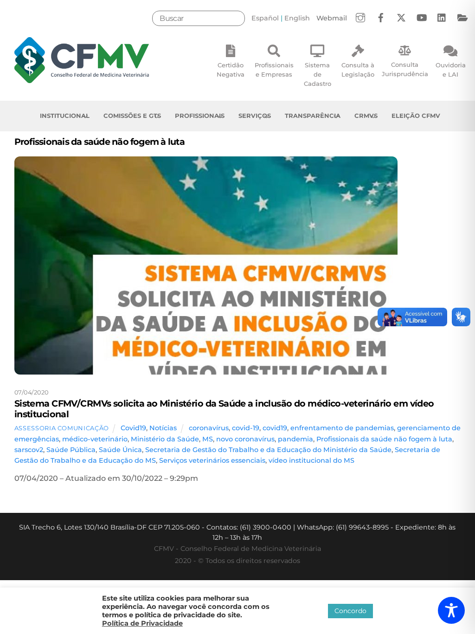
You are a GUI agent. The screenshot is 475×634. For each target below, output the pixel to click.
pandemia (295, 439)
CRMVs (366, 115)
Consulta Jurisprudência (405, 69)
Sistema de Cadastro (317, 74)
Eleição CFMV (416, 115)
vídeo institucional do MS (311, 460)
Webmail (331, 18)
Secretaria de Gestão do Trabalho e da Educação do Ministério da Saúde (268, 450)
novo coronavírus (245, 439)
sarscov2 (28, 450)
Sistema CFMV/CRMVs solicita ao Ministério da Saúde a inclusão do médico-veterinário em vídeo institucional (224, 409)
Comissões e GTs (132, 115)
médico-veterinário (95, 439)
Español (265, 18)
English (297, 18)
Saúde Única (120, 450)
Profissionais (200, 115)
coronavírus (209, 428)
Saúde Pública (71, 450)
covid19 (275, 428)
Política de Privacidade (142, 623)
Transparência (312, 115)
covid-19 (245, 428)
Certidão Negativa (230, 69)
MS (207, 439)
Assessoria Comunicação (61, 428)
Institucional (65, 115)
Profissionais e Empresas (274, 69)
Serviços (254, 115)
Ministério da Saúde (165, 439)
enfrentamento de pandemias (342, 428)
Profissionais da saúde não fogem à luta (384, 439)
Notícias (163, 428)
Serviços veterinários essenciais (212, 460)
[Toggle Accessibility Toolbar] (451, 610)
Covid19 (133, 428)
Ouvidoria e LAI (451, 69)
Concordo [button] (350, 611)
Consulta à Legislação (357, 69)
